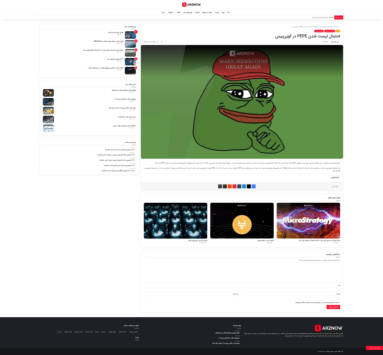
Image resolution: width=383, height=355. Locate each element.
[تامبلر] (239, 186)
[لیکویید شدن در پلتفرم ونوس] (242, 220)
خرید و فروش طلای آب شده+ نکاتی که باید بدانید (320, 17)
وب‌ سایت (235, 294)
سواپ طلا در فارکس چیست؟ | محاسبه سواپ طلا (122, 108)
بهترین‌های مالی (187, 12)
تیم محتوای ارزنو (335, 42)
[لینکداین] (244, 186)
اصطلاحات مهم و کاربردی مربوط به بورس (124, 126)
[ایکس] (249, 186)
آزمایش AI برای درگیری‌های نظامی (197, 240)
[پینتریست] (234, 186)
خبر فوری (334, 177)
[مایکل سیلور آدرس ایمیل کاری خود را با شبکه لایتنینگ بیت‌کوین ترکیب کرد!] (308, 220)
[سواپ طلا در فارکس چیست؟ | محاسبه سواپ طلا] (48, 110)
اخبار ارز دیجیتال (327, 27)
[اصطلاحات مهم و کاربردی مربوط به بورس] (48, 128)
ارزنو (337, 27)
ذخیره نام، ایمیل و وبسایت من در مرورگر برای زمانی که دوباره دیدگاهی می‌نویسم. (316, 302)
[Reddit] (230, 186)
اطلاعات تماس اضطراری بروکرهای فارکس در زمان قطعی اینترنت (105, 68)
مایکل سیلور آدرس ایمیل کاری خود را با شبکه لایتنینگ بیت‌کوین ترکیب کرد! (319, 240)
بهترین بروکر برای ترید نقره (115, 32)
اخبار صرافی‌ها (318, 27)
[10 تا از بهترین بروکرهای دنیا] (130, 61)
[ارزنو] (191, 5)
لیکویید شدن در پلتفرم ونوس (265, 240)
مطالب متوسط (88, 332)
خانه (228, 12)
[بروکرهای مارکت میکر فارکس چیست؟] (48, 102)
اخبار (163, 12)
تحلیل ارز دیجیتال (133, 332)
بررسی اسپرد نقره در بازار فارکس (127, 117)
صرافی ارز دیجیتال (207, 12)
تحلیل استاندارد (122, 332)
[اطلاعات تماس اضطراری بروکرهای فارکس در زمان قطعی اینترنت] (130, 70)
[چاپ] (220, 186)
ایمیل (338, 294)
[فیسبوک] (254, 186)
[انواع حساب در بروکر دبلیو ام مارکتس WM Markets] (130, 44)
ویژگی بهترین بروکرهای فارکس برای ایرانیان (124, 90)
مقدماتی (59, 332)
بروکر (223, 12)
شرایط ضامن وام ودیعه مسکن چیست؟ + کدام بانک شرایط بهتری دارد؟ (103, 50)
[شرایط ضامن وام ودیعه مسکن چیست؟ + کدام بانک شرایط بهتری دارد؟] (130, 53)
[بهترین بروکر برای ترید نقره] (130, 35)
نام (339, 285)
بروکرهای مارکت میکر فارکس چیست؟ (125, 99)
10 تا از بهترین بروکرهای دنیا (115, 59)
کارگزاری (197, 12)
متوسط (97, 332)
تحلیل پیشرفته (112, 332)
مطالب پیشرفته (68, 332)
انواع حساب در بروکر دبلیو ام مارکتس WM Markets (108, 41)
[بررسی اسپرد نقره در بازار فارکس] (48, 119)
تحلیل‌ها (170, 12)
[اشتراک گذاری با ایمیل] (225, 186)
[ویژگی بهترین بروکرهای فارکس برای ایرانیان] (48, 93)
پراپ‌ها (217, 12)
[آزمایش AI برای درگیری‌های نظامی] (175, 221)
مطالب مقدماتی (79, 332)
